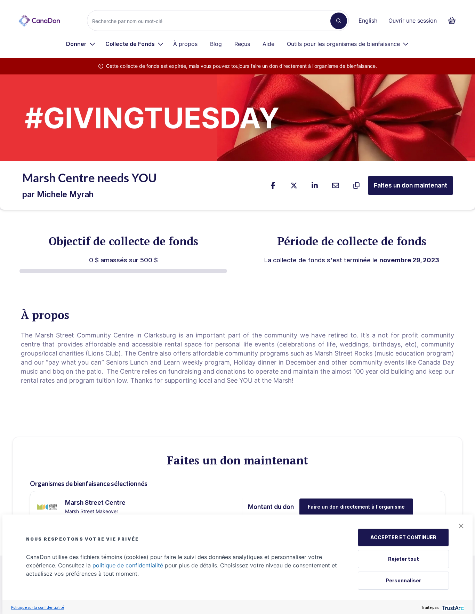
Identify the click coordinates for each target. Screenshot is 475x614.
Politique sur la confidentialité (37, 607)
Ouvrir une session (412, 20)
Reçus (242, 43)
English (368, 20)
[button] (461, 526)
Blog (216, 43)
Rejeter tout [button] (403, 559)
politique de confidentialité (127, 565)
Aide (268, 43)
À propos (185, 43)
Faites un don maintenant (410, 185)
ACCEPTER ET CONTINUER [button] (403, 537)
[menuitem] (81, 43)
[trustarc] (452, 607)
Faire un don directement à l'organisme (356, 507)
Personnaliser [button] (403, 580)
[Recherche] (338, 21)
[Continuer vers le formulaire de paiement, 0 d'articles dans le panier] (453, 20)
